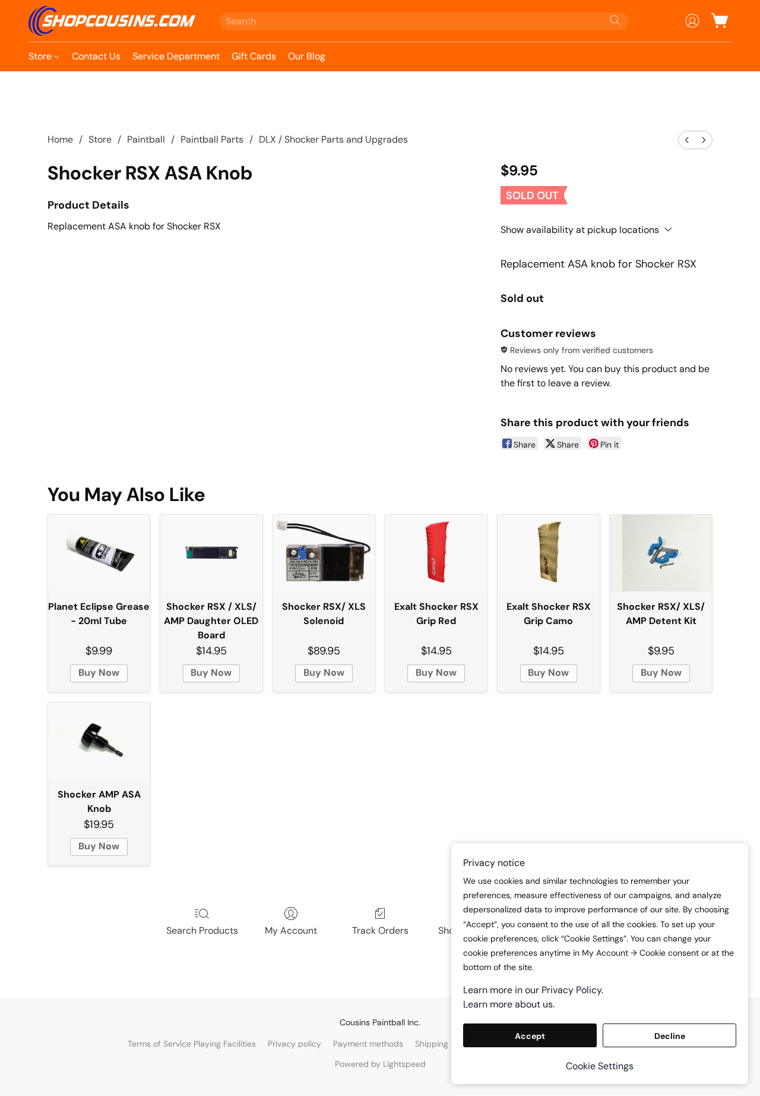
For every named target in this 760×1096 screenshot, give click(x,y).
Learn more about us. (509, 1004)
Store (41, 56)
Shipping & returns (450, 1043)
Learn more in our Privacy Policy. (533, 990)
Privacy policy (294, 1043)
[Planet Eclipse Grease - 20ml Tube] (99, 553)
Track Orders (380, 930)
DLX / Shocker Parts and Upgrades (333, 139)
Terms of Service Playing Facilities (192, 1043)
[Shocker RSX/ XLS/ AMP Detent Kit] (661, 553)
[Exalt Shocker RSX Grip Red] (436, 553)
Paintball (146, 139)
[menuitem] (687, 140)
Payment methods (368, 1043)
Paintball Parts (211, 139)
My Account (291, 930)
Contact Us (96, 56)
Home (60, 139)
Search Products (202, 930)
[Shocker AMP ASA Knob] (99, 741)
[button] (111, 21)
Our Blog (306, 56)
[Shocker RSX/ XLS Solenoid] (324, 553)
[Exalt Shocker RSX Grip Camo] (548, 553)
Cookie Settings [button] (600, 1066)
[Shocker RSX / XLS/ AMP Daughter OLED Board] (211, 553)
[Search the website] (615, 20)
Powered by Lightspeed (380, 1064)
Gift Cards (254, 56)
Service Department (176, 56)
